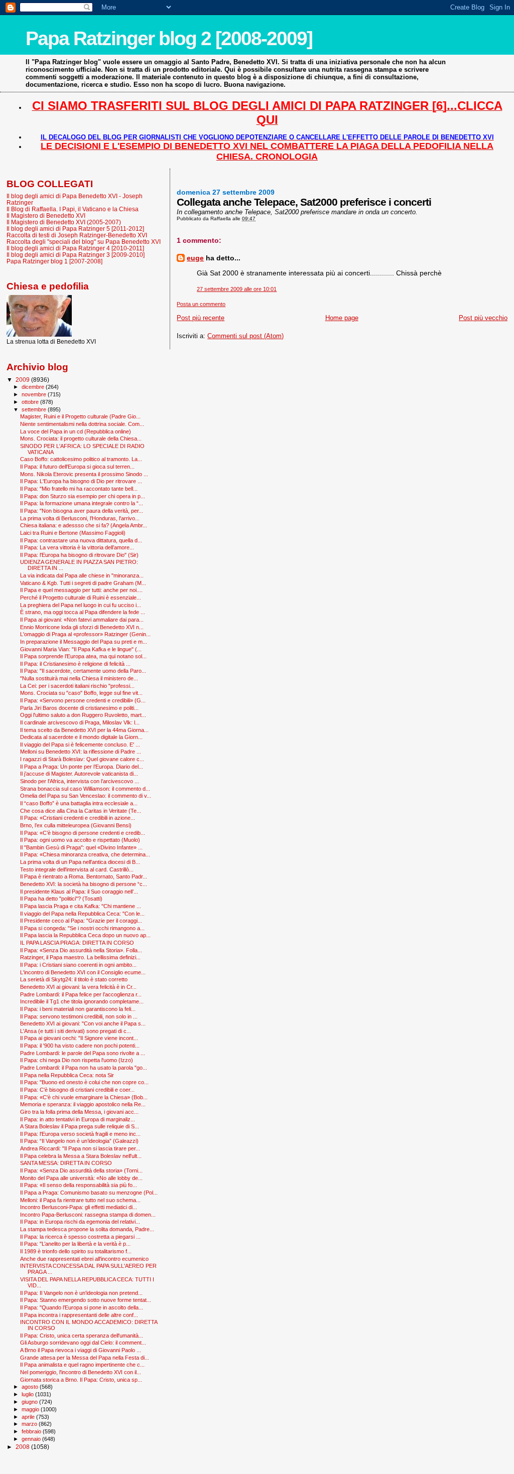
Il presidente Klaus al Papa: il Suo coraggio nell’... (79, 892)
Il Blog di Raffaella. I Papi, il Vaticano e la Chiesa (73, 209)
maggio (31, 1409)
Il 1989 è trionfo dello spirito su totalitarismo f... (76, 1251)
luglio (28, 1394)
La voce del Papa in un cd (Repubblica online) (75, 431)
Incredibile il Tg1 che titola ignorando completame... (82, 1001)
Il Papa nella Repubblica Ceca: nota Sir (67, 1075)
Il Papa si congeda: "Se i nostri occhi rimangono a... (82, 928)
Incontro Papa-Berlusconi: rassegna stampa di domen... (88, 1215)
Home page (341, 318)
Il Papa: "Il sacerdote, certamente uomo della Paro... (83, 671)
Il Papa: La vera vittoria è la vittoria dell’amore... (77, 547)
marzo (30, 1424)
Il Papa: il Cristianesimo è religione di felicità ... (75, 664)
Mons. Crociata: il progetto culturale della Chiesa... (81, 438)
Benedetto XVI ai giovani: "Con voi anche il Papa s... (83, 1023)
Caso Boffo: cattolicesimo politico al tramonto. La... (81, 459)
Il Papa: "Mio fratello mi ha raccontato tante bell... (79, 489)
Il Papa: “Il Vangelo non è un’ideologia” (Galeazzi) (79, 1141)
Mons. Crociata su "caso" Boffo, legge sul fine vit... (81, 693)
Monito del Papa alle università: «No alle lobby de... (81, 1178)
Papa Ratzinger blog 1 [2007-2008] (54, 261)
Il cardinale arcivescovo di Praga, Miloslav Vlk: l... (80, 722)
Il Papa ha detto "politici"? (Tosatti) (61, 899)
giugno (30, 1402)
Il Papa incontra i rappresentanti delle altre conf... (79, 1315)
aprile (29, 1417)
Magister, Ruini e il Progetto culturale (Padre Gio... (80, 416)
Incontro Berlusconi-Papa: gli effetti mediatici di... (78, 1207)
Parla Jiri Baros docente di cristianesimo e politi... (79, 708)
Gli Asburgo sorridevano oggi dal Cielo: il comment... (83, 1343)
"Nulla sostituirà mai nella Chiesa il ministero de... (79, 678)
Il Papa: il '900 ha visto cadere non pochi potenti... (80, 1046)
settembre (35, 409)
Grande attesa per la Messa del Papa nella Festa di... (84, 1358)
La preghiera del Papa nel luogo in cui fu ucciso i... (80, 605)
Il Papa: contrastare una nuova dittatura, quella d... (81, 540)
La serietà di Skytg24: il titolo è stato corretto (73, 979)
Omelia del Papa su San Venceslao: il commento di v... (85, 796)
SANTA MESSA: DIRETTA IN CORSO (66, 1163)
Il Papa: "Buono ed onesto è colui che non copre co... (84, 1082)
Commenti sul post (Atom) (245, 336)
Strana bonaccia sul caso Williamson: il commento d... (85, 789)
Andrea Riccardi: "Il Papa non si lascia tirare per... (80, 1148)
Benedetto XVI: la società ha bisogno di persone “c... (83, 884)
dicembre (34, 387)
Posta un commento (201, 304)
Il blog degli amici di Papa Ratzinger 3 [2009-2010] (76, 254)
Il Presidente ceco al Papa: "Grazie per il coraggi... (81, 921)
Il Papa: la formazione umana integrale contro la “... (81, 503)
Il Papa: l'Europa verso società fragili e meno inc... (80, 1134)
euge (195, 258)
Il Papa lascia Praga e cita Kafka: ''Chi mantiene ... (80, 906)
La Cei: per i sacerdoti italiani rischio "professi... (77, 686)
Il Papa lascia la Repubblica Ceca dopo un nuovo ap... (85, 935)
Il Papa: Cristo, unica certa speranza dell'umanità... (81, 1336)
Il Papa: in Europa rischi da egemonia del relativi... (80, 1222)
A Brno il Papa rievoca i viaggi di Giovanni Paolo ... (80, 1350)
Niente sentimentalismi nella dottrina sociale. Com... (82, 424)
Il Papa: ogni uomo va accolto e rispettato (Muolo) (80, 840)
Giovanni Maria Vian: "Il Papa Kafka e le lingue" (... (81, 649)
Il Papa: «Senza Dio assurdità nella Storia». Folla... (81, 950)
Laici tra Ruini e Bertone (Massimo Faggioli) (72, 533)
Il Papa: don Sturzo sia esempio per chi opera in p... (82, 496)
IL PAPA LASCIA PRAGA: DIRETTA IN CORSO (77, 943)
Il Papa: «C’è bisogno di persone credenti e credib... (82, 833)
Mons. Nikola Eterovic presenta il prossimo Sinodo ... (84, 474)
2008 (23, 1446)
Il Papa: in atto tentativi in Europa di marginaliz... (77, 1119)
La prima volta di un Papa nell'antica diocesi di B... (80, 862)
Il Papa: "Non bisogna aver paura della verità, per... (81, 511)
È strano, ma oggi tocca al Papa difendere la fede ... (82, 612)
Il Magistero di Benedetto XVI (46, 215)
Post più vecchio (483, 318)
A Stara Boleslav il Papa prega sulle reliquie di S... (79, 1126)
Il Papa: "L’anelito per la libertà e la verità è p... (75, 1244)
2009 (23, 379)
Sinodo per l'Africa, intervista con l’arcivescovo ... (79, 781)
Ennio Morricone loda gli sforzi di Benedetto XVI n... (82, 627)
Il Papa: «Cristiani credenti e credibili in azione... (77, 818)
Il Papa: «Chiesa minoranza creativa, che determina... (85, 854)
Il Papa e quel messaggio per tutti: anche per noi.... (81, 590)
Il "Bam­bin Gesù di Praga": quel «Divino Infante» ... (81, 847)
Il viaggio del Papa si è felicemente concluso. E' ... (80, 745)
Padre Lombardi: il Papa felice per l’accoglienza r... (81, 994)
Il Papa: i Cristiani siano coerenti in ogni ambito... (78, 965)
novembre (35, 394)
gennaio (32, 1439)
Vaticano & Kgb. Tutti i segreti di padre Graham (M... (83, 583)
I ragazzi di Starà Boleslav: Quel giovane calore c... (82, 759)
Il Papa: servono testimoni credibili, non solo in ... (79, 1016)
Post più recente (200, 318)
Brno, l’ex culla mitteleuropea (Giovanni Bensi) (76, 825)
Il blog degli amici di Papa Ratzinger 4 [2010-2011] (75, 248)
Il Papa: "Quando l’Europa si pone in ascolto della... (81, 1307)
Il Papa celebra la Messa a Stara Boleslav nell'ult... (81, 1156)
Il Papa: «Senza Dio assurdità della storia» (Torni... (81, 1170)
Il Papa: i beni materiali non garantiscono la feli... (78, 1009)
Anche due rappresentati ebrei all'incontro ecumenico (84, 1259)
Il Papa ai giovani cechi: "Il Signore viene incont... (79, 1038)
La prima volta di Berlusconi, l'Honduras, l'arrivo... (80, 518)
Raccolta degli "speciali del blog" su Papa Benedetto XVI (84, 241)
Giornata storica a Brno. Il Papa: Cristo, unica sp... (81, 1380)
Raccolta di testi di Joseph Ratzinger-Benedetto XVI (77, 235)
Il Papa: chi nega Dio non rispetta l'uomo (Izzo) (76, 1060)
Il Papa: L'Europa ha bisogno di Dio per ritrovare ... (81, 481)
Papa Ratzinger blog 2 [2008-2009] (169, 38)
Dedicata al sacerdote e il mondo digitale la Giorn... (81, 737)
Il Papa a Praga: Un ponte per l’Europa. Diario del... (81, 767)
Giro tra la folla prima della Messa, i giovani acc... (79, 1112)
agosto (31, 1387)
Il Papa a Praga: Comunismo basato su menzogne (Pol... (89, 1193)
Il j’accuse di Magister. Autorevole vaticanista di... (79, 774)
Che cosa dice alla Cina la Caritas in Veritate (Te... (80, 811)
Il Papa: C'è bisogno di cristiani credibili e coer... (77, 1090)
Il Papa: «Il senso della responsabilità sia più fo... (78, 1185)
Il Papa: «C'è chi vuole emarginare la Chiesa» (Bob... (84, 1097)
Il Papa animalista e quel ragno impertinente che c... (82, 1365)
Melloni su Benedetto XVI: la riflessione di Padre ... (80, 752)
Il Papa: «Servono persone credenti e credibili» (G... (83, 700)
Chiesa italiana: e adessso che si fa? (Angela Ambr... (83, 525)
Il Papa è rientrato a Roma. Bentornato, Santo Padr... (83, 876)
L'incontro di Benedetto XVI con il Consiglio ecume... (83, 972)
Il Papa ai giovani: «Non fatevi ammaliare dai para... (82, 620)
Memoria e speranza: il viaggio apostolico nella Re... (83, 1104)
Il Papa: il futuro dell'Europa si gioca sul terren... (77, 467)
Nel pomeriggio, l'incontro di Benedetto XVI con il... (80, 1372)
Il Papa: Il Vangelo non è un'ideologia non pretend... (81, 1293)
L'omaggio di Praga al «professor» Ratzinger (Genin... (85, 634)
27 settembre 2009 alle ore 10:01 (237, 289)
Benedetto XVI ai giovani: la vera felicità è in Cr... (78, 987)
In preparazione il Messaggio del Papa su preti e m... (83, 642)
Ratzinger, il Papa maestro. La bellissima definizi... (80, 957)
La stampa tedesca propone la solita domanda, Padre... (87, 1229)
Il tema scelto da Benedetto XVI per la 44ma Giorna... (84, 730)
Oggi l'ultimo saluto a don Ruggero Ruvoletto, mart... (83, 715)
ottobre (31, 402)
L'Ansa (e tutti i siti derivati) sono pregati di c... (75, 1031)
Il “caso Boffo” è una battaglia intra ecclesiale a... (79, 803)
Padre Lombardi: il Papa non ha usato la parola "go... (83, 1068)
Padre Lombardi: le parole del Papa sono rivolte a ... (82, 1053)
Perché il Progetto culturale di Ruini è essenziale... (80, 598)
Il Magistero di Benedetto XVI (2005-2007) (64, 222)
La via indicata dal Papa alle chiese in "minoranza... (82, 575)
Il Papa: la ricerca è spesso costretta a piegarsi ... (80, 1237)
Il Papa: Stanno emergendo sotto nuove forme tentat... (85, 1300)
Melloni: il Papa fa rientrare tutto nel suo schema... (80, 1200)
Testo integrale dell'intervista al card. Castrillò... (77, 869)
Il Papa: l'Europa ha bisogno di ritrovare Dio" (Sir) (79, 555)
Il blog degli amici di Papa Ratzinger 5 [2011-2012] (75, 228)
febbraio (32, 1431)
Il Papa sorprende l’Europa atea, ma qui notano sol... (83, 656)
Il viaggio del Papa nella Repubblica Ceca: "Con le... (82, 914)
